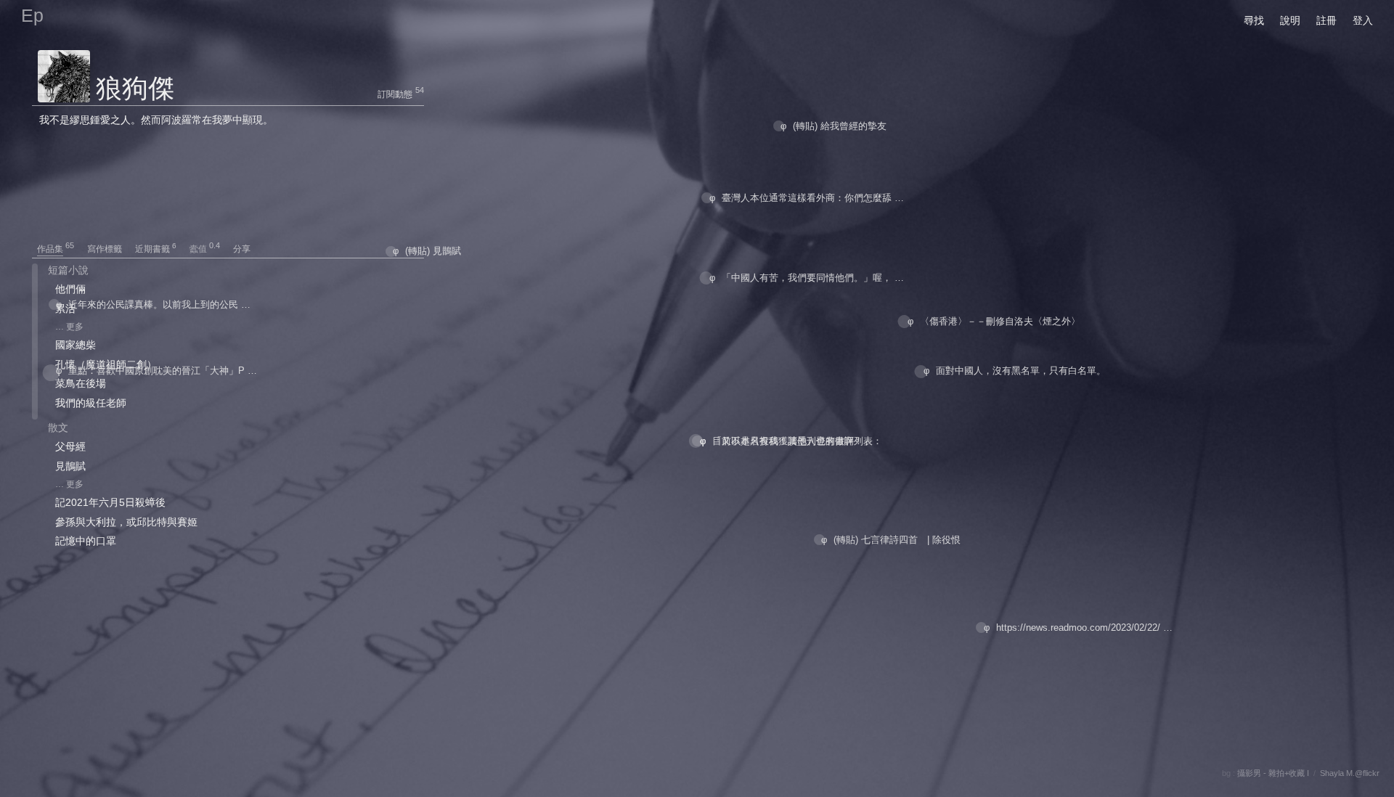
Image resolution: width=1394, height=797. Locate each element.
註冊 (1326, 20)
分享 (241, 249)
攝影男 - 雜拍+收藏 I (1273, 773)
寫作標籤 (110, 249)
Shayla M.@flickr (1349, 773)
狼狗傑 (135, 88)
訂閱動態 (395, 94)
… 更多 (69, 327)
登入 (1363, 20)
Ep (32, 15)
